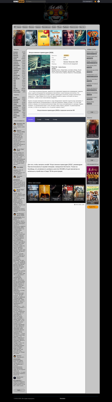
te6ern (15, 152)
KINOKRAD (19, 1)
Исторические (17, 60)
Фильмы (31, 27)
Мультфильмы (46, 27)
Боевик (15, 97)
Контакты (62, 398)
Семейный (16, 70)
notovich (15, 170)
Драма (15, 58)
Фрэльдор (16, 133)
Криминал (16, 63)
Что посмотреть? (87, 1)
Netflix (15, 117)
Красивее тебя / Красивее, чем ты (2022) (21, 125)
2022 (14, 82)
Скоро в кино (16, 92)
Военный (15, 55)
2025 (14, 87)
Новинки (25, 27)
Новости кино (74, 27)
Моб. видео (16, 90)
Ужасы (15, 73)
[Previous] (14, 38)
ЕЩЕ (92, 112)
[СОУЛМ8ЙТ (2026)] (68, 38)
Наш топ (82, 27)
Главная (18, 27)
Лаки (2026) (20, 167)
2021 (14, 80)
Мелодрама (16, 65)
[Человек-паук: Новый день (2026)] (19, 38)
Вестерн (15, 53)
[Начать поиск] (27, 1)
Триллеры (16, 112)
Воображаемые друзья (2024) (21, 214)
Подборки (66, 27)
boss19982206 (17, 380)
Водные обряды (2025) (21, 131)
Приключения (17, 68)
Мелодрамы (16, 99)
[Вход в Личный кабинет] (98, 1)
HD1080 (15, 88)
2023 (14, 83)
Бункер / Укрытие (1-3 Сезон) (20, 357)
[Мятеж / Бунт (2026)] (31, 38)
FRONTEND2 (16, 359)
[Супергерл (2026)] (93, 38)
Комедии (15, 107)
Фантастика (72, 61)
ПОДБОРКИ (92, 207)
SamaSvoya (16, 179)
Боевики (15, 52)
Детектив (15, 57)
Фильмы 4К (16, 78)
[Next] (97, 38)
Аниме (54, 27)
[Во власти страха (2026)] (80, 38)
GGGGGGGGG (17, 217)
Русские (15, 67)
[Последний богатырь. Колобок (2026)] (56, 38)
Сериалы (38, 27)
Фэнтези (15, 77)
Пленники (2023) (19, 177)
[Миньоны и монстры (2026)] (44, 38)
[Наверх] (104, 398)
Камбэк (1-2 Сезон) (20, 377)
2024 (76, 61)
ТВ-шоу (59, 27)
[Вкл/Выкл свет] (83, 179)
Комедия (15, 62)
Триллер (65, 61)
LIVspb (15, 193)
